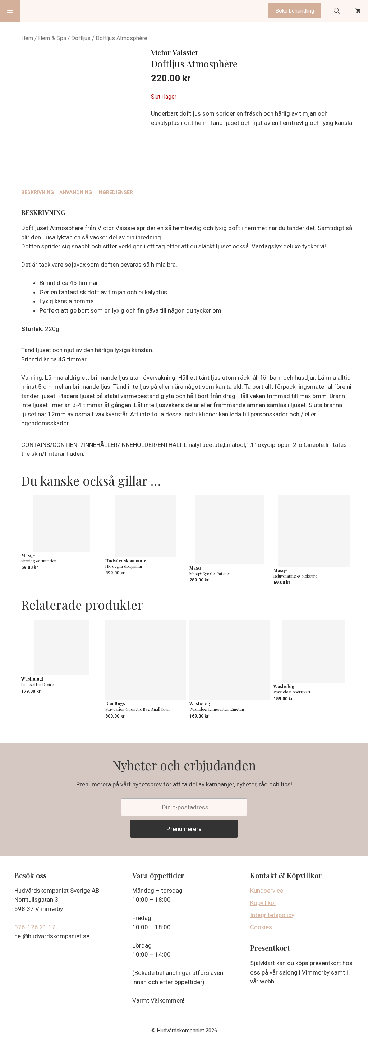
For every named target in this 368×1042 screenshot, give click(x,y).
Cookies (261, 927)
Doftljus (81, 38)
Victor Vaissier (175, 52)
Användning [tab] (75, 192)
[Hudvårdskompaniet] (46, 11)
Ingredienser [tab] (115, 192)
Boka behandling (295, 11)
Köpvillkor (263, 902)
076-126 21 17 (34, 927)
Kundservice (266, 890)
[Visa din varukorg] (358, 11)
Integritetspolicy (272, 915)
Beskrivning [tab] (37, 192)
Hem (27, 38)
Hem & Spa (52, 38)
